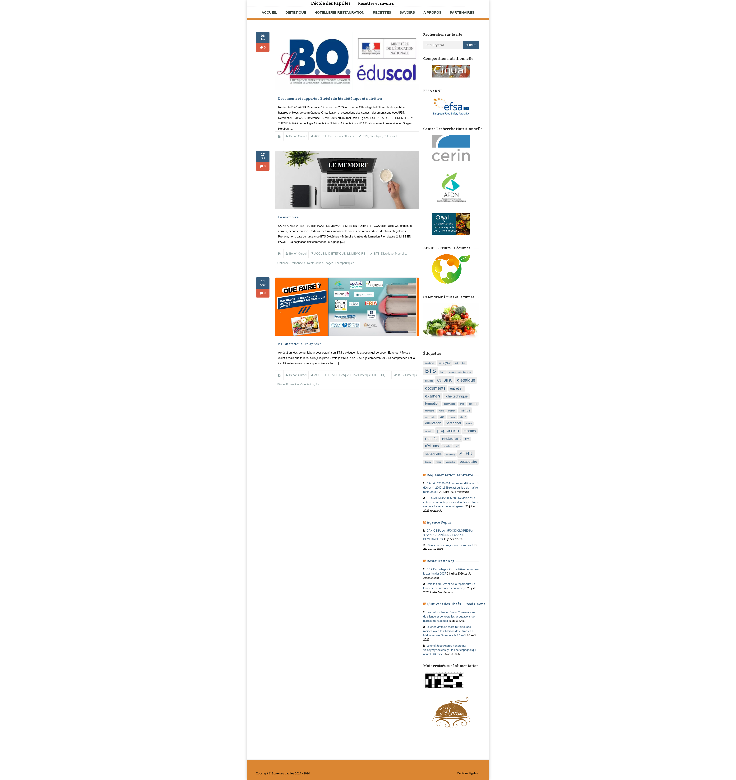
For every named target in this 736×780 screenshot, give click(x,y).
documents (435, 388)
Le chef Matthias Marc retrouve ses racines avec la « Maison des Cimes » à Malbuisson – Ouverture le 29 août (448, 631)
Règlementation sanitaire (450, 474)
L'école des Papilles (330, 3)
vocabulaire (468, 461)
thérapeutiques (344, 263)
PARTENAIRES (462, 12)
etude (281, 384)
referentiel (390, 136)
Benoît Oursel (297, 136)
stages (328, 263)
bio (463, 363)
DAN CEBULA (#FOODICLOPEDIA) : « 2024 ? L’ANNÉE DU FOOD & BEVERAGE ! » (448, 535)
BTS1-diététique (338, 375)
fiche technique (456, 396)
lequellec (473, 404)
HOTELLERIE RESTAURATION (339, 12)
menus (465, 410)
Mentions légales (467, 773)
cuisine (445, 380)
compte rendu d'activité (460, 372)
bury (442, 372)
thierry (428, 462)
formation (292, 384)
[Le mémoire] (347, 207)
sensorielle (433, 454)
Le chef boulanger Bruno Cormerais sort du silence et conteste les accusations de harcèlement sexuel (449, 616)
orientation (307, 384)
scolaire (447, 446)
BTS (365, 136)
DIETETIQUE (295, 12)
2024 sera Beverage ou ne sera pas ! (449, 545)
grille (462, 404)
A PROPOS (432, 12)
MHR (441, 417)
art (456, 363)
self (456, 446)
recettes (469, 431)
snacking (450, 454)
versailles (450, 462)
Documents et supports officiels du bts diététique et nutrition (330, 98)
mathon (451, 411)
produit (469, 423)
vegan (438, 462)
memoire (400, 253)
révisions (432, 446)
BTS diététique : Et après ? (299, 344)
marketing (429, 411)
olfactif (463, 417)
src (317, 384)
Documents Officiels (341, 136)
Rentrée (431, 439)
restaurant (451, 438)
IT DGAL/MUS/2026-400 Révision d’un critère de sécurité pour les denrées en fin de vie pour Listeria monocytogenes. (451, 502)
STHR (466, 454)
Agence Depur (439, 522)
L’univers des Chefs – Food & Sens (456, 603)
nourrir (452, 417)
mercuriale (430, 417)
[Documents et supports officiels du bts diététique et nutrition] (347, 89)
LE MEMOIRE (356, 253)
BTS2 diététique (360, 375)
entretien (456, 388)
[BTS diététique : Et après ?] (347, 334)
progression (448, 430)
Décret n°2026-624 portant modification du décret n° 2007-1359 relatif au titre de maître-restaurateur (451, 487)
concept (429, 381)
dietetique (376, 136)
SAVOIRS (407, 12)
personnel (453, 423)
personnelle (298, 263)
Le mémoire (288, 217)
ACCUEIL (269, 12)
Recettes (382, 12)
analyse (445, 362)
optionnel (283, 263)
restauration (315, 263)
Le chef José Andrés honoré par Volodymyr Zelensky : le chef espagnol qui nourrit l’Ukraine (449, 650)
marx (441, 411)
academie (429, 363)
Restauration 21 (440, 560)
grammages (449, 404)
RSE (467, 439)
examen (432, 396)
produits (429, 431)
